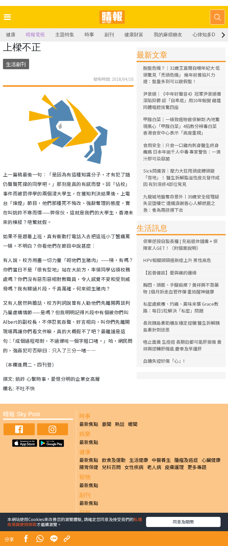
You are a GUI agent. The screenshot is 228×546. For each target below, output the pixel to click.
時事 (89, 34)
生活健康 (138, 459)
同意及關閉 (183, 522)
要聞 (106, 423)
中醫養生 (161, 459)
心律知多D (204, 34)
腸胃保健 (88, 467)
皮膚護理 (174, 467)
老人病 (154, 467)
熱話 (119, 423)
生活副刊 (16, 64)
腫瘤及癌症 (186, 459)
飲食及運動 (114, 459)
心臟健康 (211, 459)
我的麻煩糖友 (168, 34)
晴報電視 (35, 34)
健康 (10, 34)
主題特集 (64, 34)
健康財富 (133, 34)
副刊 (109, 34)
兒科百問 (111, 467)
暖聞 (132, 423)
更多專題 (196, 467)
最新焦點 (88, 423)
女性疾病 (133, 467)
